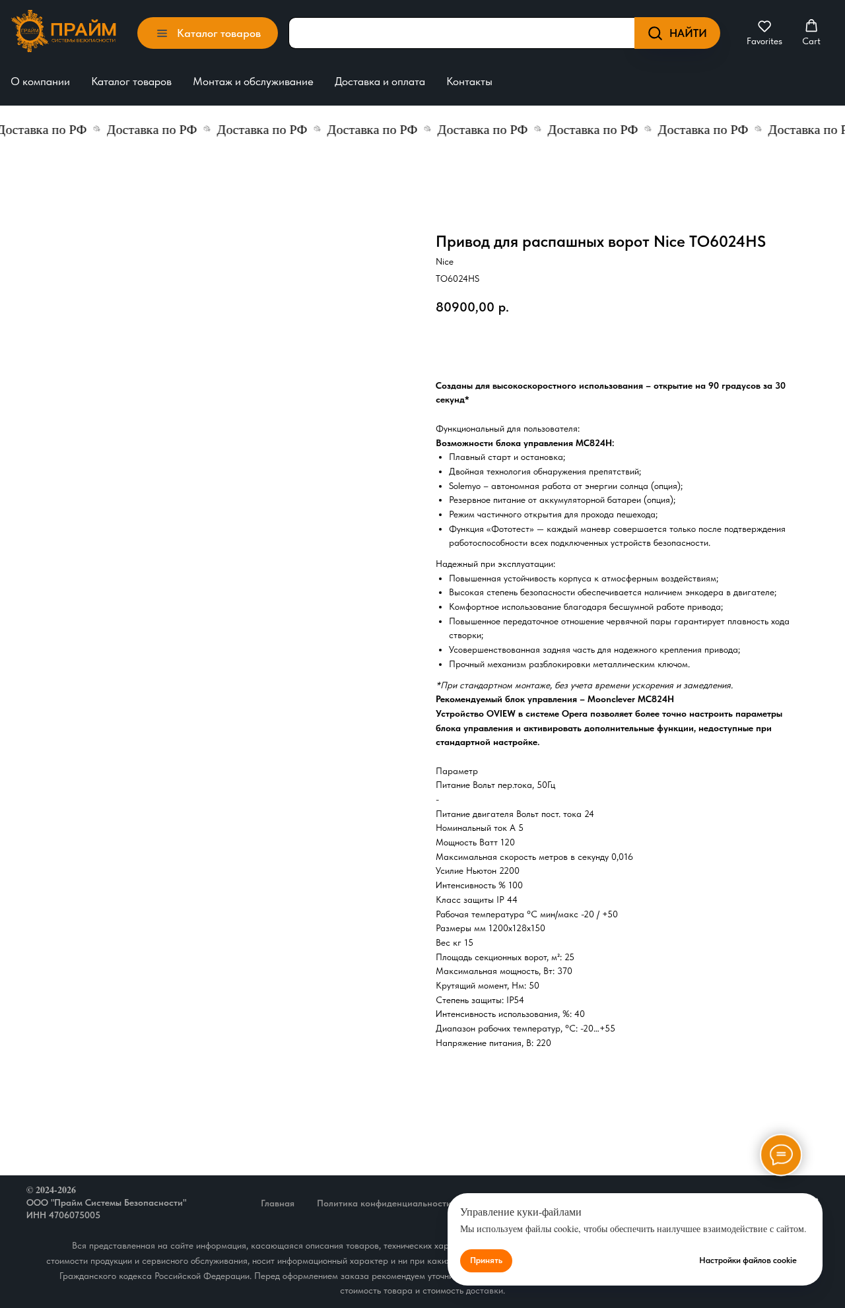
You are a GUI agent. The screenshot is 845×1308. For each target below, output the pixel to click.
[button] (764, 32)
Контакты (469, 81)
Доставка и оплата (380, 81)
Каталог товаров (131, 81)
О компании (40, 81)
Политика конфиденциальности (384, 1203)
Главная (277, 1203)
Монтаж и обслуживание (253, 81)
